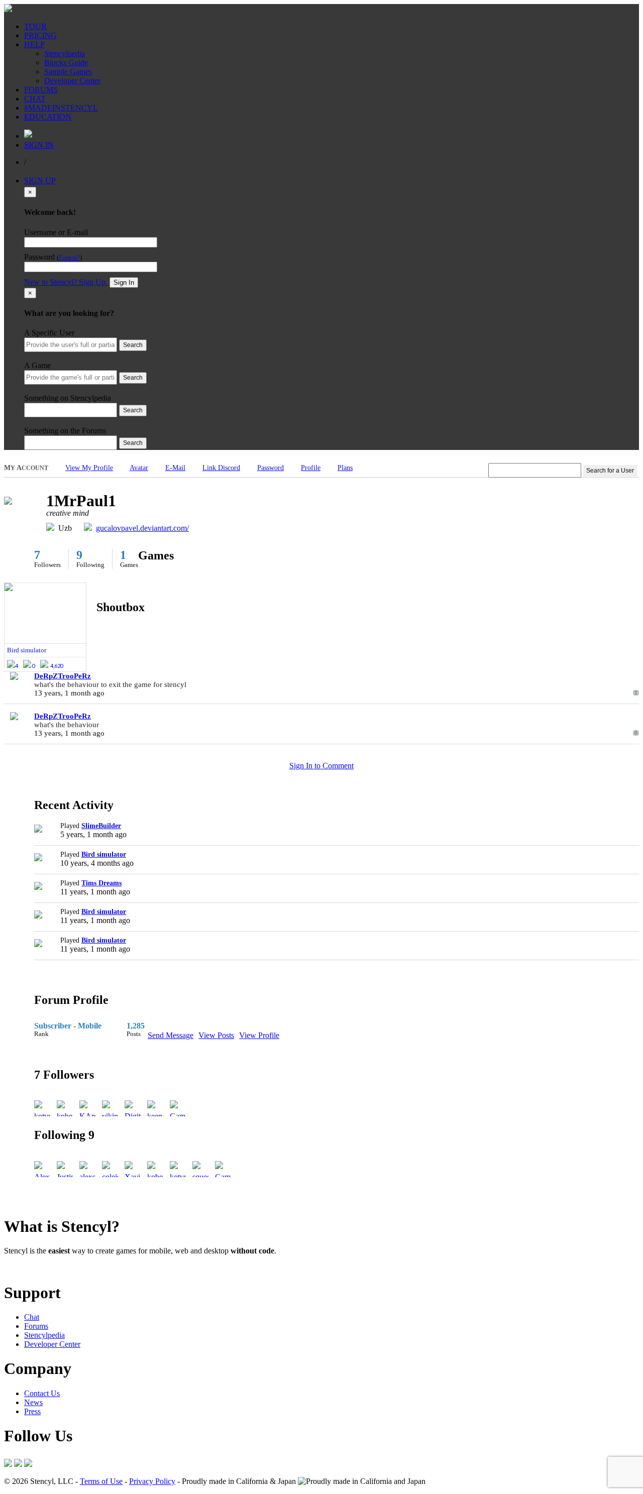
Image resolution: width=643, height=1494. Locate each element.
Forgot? (69, 257)
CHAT (35, 98)
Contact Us (42, 1393)
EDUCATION (47, 116)
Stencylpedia (64, 53)
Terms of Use (101, 1481)
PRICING (40, 35)
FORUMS (41, 89)
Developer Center (72, 80)
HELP (34, 44)
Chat (31, 1317)
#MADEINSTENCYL (61, 107)
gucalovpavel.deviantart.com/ (142, 528)
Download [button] (60, 1267)
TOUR (35, 26)
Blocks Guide (66, 62)
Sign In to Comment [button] (321, 765)
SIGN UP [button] (40, 180)
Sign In (124, 282)
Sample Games (68, 71)
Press (32, 1411)
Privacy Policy (152, 1481)
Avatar (139, 468)
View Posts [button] (216, 1035)
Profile (310, 468)
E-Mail (175, 468)
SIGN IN (39, 145)
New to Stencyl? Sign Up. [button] (66, 282)
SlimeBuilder (101, 826)
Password (270, 468)
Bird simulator (103, 854)
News (33, 1402)
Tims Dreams (101, 883)
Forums (36, 1326)
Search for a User (610, 470)
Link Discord (221, 468)
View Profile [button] (259, 1035)
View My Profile (89, 468)
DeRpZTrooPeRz (62, 676)
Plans (345, 468)
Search (133, 345)
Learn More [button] (23, 1267)
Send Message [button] (170, 1035)
